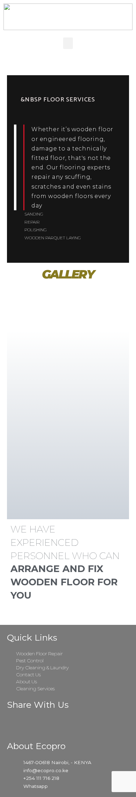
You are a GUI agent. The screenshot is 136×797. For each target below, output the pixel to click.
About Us (26, 681)
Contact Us (28, 674)
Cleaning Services (35, 688)
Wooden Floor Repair (39, 653)
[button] (68, 43)
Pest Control (30, 660)
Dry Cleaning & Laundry (42, 667)
